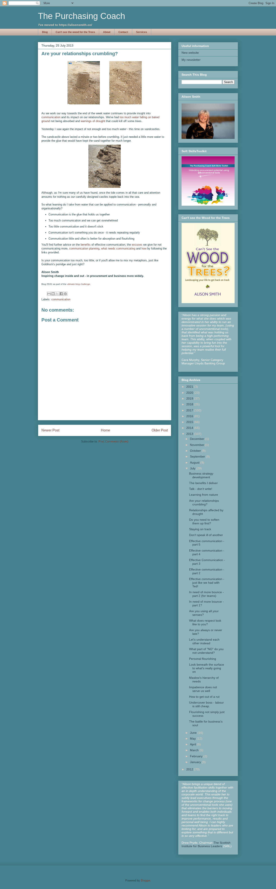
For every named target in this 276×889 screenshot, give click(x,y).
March (194, 750)
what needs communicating (118, 248)
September (198, 456)
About (106, 32)
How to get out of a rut (204, 696)
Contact (123, 32)
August (195, 462)
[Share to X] (57, 294)
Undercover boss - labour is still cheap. (206, 704)
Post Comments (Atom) (113, 441)
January (196, 762)
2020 (190, 392)
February (196, 756)
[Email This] (49, 294)
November (197, 445)
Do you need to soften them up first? (204, 521)
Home (105, 430)
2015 (190, 422)
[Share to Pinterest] (65, 294)
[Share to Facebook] (61, 294)
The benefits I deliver (203, 483)
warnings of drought (93, 121)
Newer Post (50, 430)
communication (50, 117)
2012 (190, 769)
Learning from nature (203, 494)
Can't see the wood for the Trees (75, 32)
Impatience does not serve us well (203, 689)
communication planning (84, 248)
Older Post (160, 430)
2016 (190, 416)
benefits (86, 244)
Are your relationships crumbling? (204, 502)
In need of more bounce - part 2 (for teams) (206, 593)
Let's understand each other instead (204, 641)
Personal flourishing (202, 658)
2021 (190, 386)
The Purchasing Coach (81, 16)
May (193, 738)
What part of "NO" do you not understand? (206, 650)
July (193, 468)
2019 (190, 398)
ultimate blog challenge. (79, 284)
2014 (190, 428)
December (197, 439)
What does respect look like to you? (205, 622)
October (196, 450)
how (143, 248)
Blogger (145, 880)
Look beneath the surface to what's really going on (206, 668)
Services (141, 32)
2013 (190, 434)
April (193, 744)
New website (190, 52)
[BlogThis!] (53, 294)
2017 (190, 410)
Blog (45, 32)
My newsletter (191, 59)
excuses (137, 244)
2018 (190, 404)
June (194, 732)
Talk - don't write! (200, 489)
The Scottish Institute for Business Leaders (206, 844)
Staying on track (200, 529)
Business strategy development (201, 475)
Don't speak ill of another (206, 535)
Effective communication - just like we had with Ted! (206, 582)
